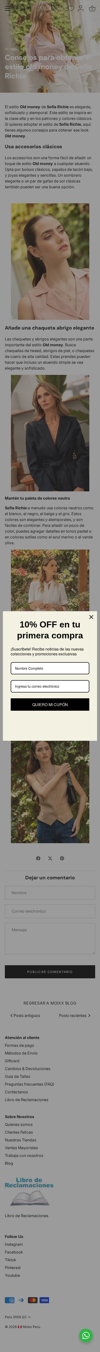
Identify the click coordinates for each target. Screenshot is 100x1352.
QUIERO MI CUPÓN (50, 704)
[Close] (91, 617)
